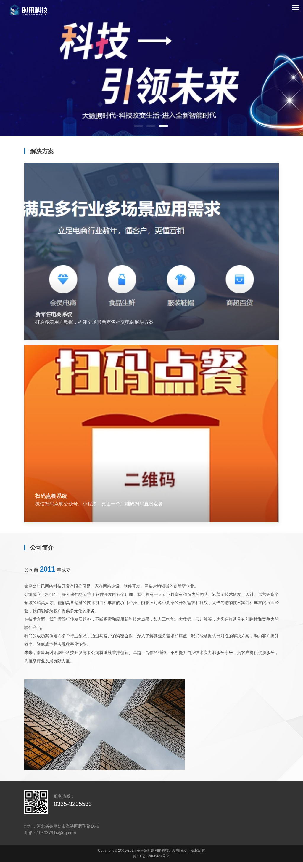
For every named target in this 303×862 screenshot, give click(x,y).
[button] (138, 126)
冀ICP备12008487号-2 (151, 856)
